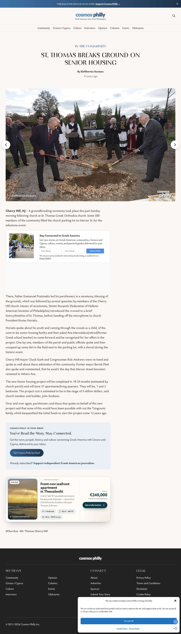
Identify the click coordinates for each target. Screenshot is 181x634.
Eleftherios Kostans (92, 71)
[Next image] (175, 145)
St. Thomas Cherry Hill (34, 531)
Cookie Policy (122, 628)
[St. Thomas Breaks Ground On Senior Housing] (90, 144)
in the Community (90, 46)
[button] (175, 600)
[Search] (174, 16)
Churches (12, 531)
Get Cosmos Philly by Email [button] (27, 452)
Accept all (128, 621)
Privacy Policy (134, 628)
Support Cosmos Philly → (107, 3)
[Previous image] (6, 145)
